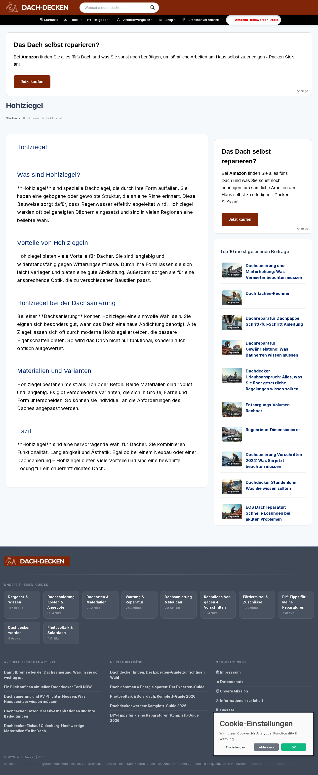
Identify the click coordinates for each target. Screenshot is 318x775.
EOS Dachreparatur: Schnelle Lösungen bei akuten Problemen (268, 513)
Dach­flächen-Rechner (268, 293)
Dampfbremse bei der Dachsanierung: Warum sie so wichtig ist (50, 675)
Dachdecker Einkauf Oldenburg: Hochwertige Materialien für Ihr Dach (44, 728)
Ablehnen (266, 747)
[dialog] (263, 734)
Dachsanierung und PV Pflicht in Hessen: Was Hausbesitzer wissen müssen (45, 699)
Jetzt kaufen (32, 82)
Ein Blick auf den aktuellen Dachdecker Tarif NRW (48, 687)
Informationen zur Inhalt (241, 700)
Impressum (230, 672)
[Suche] (152, 7)
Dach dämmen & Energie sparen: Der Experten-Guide (157, 687)
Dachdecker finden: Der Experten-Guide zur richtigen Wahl (157, 675)
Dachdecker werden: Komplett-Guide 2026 (148, 706)
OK (293, 747)
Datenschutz (231, 682)
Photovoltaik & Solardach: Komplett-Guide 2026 (153, 696)
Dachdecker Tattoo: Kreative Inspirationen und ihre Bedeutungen (49, 713)
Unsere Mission (233, 691)
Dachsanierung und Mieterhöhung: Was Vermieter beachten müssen (274, 271)
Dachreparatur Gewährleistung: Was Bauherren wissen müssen (272, 349)
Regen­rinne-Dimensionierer (273, 429)
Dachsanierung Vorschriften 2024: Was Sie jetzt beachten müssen (274, 460)
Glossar (226, 710)
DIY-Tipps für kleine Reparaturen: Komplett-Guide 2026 (154, 718)
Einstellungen (235, 747)
